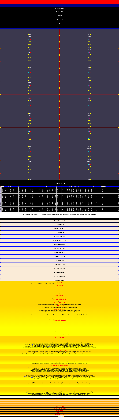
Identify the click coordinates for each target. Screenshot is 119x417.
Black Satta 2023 (49, 346)
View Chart (30, 34)
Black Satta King (41, 355)
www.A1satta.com (59, 6)
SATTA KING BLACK (59, 1)
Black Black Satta (89, 386)
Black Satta (33, 344)
